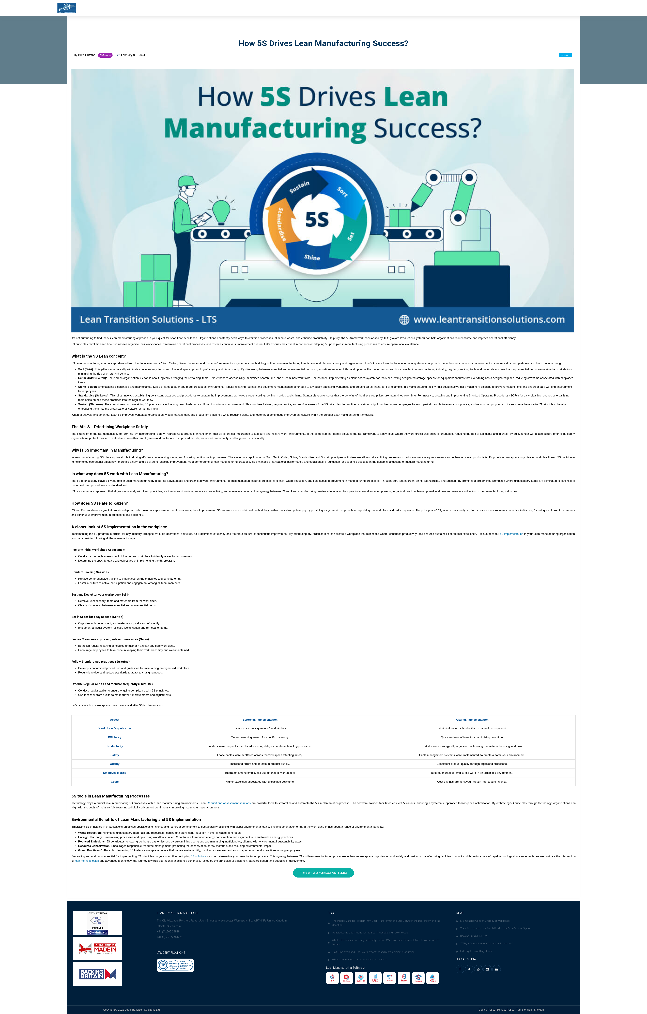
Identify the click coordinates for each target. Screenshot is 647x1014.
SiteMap (538, 1009)
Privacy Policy (505, 1009)
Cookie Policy (487, 1009)
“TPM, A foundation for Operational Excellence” (486, 943)
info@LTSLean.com (169, 926)
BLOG (331, 913)
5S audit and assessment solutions (229, 803)
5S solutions (198, 856)
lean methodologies (87, 860)
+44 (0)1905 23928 (168, 931)
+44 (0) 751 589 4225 (169, 937)
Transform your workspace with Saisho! (323, 872)
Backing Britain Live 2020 (474, 936)
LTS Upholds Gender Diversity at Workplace (485, 920)
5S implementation (511, 533)
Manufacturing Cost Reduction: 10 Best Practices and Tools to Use (370, 932)
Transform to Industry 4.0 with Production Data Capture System (496, 928)
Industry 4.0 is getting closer (476, 951)
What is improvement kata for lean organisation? (359, 959)
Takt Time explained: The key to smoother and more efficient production (373, 952)
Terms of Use (524, 1009)
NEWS (460, 913)
